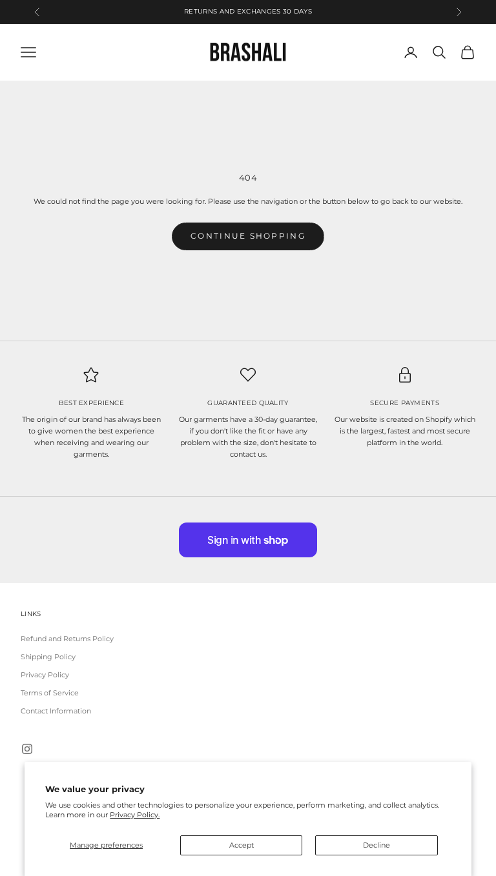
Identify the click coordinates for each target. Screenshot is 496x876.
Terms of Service (50, 692)
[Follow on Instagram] (27, 748)
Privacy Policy (45, 674)
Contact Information (56, 710)
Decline (376, 845)
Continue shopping (248, 236)
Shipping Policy (48, 656)
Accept (241, 845)
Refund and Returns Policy (67, 638)
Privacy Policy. (135, 814)
